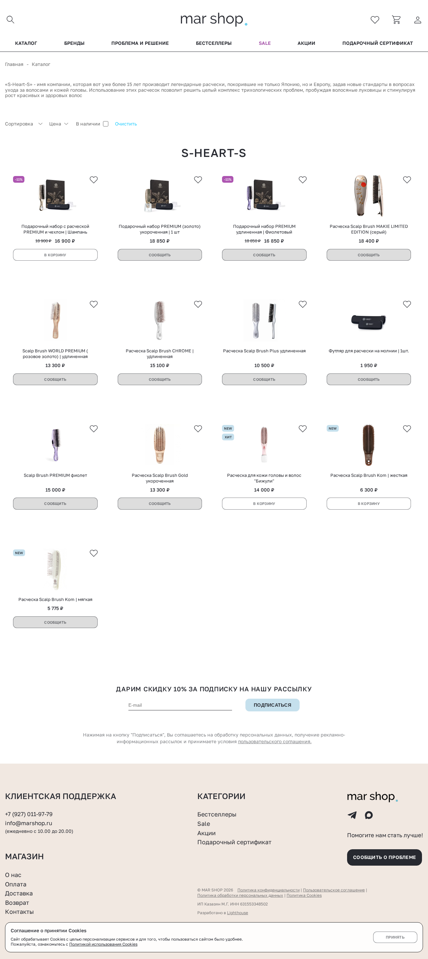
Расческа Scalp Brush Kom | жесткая (368, 475)
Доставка (19, 893)
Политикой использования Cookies (103, 944)
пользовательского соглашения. (275, 741)
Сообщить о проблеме (384, 857)
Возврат (17, 902)
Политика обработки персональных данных (240, 895)
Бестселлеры (214, 43)
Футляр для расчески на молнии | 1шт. (369, 350)
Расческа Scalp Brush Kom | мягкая (55, 599)
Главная (14, 64)
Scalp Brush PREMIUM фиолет (55, 475)
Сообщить (160, 255)
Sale (265, 43)
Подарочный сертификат (377, 43)
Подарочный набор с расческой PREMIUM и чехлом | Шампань (55, 229)
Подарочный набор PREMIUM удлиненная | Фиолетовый (264, 229)
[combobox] (23, 123)
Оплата (15, 884)
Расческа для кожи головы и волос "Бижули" (264, 478)
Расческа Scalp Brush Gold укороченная (160, 478)
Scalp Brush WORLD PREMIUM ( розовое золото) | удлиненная (55, 353)
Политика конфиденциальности (268, 889)
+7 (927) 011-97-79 (28, 814)
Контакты (19, 911)
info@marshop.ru (28, 823)
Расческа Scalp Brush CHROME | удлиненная (160, 353)
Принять (395, 937)
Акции (306, 43)
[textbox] (23, 123)
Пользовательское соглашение (334, 889)
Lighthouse (237, 912)
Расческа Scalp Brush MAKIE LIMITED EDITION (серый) (369, 229)
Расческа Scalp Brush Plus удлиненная (264, 350)
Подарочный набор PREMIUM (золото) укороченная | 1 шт (160, 229)
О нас (13, 874)
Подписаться (272, 705)
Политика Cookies (304, 895)
